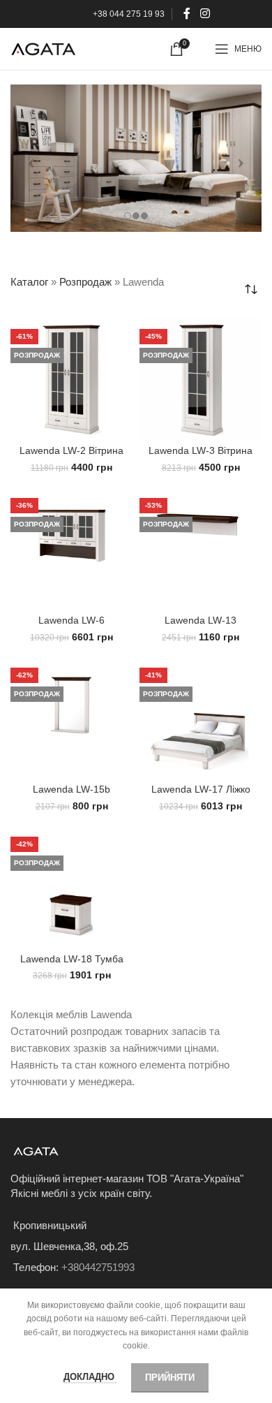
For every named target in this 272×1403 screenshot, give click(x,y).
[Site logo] (43, 48)
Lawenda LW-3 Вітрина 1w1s (200, 456)
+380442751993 (98, 1267)
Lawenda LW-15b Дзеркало (71, 795)
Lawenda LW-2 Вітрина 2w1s (71, 456)
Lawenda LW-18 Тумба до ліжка (71, 965)
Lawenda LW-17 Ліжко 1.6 (200, 795)
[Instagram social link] (204, 13)
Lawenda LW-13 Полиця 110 (200, 626)
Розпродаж (85, 282)
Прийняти (170, 1377)
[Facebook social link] (187, 13)
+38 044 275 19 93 (129, 14)
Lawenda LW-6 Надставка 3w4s (71, 626)
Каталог (29, 282)
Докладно (90, 1377)
